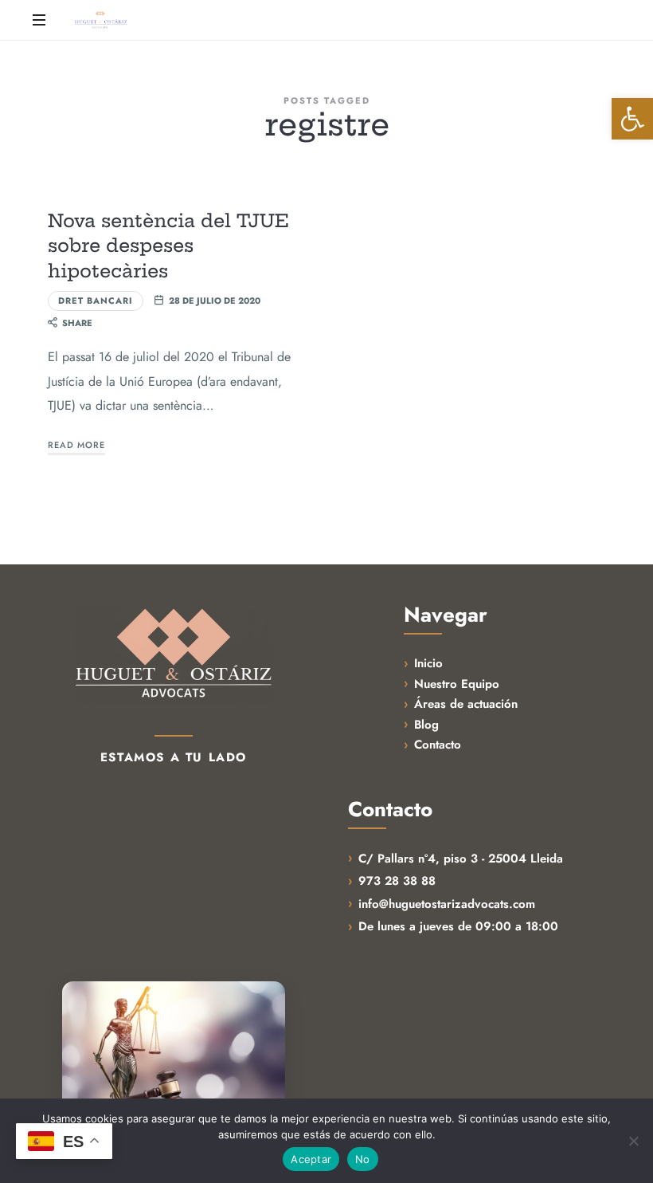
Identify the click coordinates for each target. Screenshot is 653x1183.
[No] (633, 1141)
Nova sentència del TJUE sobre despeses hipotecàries (168, 246)
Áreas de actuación (466, 704)
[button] (632, 119)
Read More (76, 444)
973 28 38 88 (397, 881)
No (362, 1159)
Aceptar (311, 1159)
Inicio (428, 663)
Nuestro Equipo (456, 684)
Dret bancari (95, 300)
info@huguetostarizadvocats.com (446, 904)
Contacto (437, 745)
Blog (426, 725)
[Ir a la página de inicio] (173, 654)
